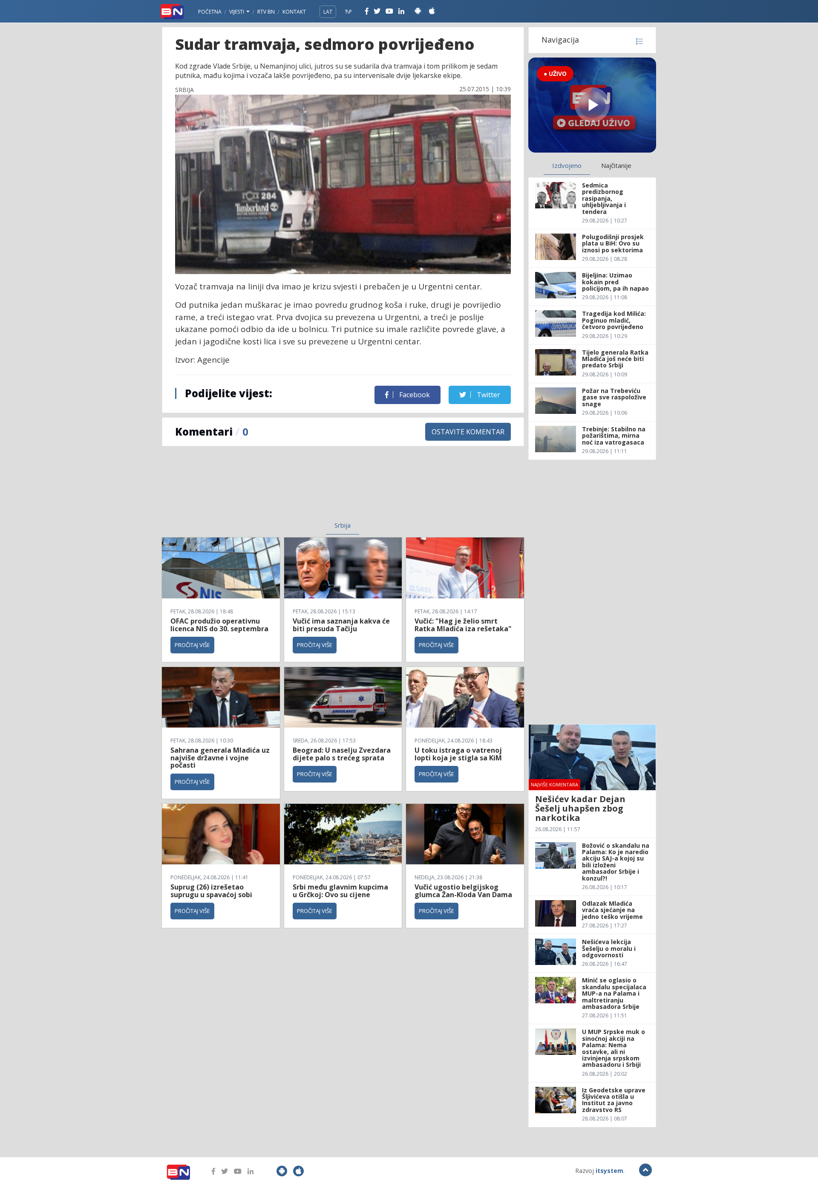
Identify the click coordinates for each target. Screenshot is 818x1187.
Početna (210, 11)
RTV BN (266, 11)
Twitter (487, 394)
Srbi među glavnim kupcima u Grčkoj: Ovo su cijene (340, 890)
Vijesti (237, 11)
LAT (327, 11)
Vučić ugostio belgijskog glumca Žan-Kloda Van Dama (463, 890)
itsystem (609, 1171)
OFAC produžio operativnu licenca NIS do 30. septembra (219, 624)
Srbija (342, 525)
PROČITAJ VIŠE (192, 645)
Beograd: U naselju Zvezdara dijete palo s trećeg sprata (342, 753)
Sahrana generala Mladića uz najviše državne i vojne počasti (220, 757)
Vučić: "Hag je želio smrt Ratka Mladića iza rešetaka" (463, 624)
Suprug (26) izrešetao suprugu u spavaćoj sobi (211, 890)
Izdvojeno (567, 165)
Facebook (413, 394)
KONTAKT (294, 11)
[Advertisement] (273, 489)
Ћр (348, 11)
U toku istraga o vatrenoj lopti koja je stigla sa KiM (458, 753)
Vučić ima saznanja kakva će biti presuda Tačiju (341, 624)
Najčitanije (616, 165)
